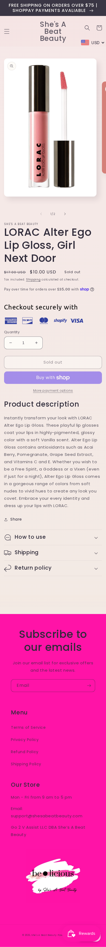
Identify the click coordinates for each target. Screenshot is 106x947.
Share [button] (16, 519)
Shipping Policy (26, 764)
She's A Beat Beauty (44, 935)
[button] (7, 31)
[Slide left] (41, 214)
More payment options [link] (53, 390)
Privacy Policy (25, 739)
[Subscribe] (89, 685)
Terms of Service (28, 727)
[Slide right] (65, 214)
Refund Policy (25, 752)
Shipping (33, 279)
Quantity (12, 332)
